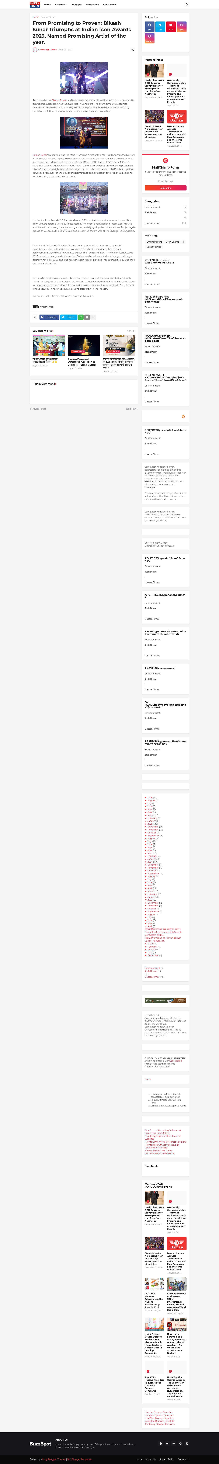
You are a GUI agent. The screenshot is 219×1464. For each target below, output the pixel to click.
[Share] (132, 49)
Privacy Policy (166, 1459)
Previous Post (38, 409)
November (153, 829)
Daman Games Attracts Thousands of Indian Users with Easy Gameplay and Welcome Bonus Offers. (176, 134)
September (153, 835)
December (153, 826)
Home (47, 4)
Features (60, 4)
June (150, 806)
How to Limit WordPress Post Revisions (165, 1142)
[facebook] (160, 1443)
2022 (150, 952)
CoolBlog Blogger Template (159, 1421)
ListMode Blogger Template (159, 1415)
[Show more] (93, 317)
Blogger (76, 4)
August (151, 800)
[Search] (187, 4)
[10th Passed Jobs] (171, 45)
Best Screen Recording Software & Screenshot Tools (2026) (163, 1132)
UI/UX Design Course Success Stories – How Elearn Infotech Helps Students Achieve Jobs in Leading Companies (153, 1343)
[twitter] (167, 1443)
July (149, 803)
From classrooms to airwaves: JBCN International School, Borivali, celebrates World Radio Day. (176, 1301)
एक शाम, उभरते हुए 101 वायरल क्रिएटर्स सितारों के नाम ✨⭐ (45, 360)
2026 (150, 797)
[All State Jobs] (150, 48)
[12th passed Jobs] (160, 45)
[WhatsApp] (81, 317)
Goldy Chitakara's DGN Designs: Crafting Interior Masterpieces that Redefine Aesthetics (154, 87)
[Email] (87, 317)
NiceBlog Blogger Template (159, 1418)
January (151, 821)
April (150, 812)
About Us (151, 1459)
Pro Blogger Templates (79, 1459)
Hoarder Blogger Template (159, 1412)
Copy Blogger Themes (54, 1459)
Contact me (175, 1060)
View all (131, 331)
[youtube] (173, 1443)
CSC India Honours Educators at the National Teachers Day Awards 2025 (154, 1300)
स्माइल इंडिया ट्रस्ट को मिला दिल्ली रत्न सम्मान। (163, 929)
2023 (150, 900)
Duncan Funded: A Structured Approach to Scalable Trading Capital (82, 362)
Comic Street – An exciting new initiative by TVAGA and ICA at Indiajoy (154, 132)
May (149, 809)
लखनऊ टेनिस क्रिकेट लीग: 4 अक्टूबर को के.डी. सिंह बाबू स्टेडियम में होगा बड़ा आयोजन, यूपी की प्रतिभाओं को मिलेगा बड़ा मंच (118, 363)
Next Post (131, 409)
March (151, 815)
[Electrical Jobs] (150, 45)
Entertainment (166, 207)
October (152, 832)
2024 (150, 861)
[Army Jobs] (182, 38)
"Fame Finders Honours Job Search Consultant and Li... (163, 933)
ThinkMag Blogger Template (160, 1424)
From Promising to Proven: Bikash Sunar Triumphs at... (163, 939)
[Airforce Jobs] (160, 38)
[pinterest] (187, 1443)
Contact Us (184, 1459)
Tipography (92, 4)
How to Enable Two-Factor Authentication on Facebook (159, 1152)
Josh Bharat (166, 212)
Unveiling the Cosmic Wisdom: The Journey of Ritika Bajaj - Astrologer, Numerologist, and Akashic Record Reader (176, 1387)
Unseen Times (48, 17)
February (152, 818)
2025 (150, 824)
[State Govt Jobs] (182, 45)
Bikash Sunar (59, 100)
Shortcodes (109, 4)
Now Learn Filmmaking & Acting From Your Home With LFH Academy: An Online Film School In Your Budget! (176, 1343)
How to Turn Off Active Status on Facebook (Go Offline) (162, 1146)
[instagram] (180, 1443)
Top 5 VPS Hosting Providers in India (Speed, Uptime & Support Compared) (154, 1384)
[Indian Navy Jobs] (171, 38)
